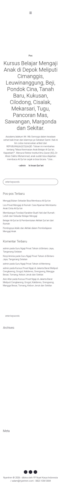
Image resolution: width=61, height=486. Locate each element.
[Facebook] (25, 472)
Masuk (6, 440)
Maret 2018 (8, 421)
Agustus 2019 (9, 385)
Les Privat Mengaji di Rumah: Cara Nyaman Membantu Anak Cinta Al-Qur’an (29, 207)
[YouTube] (35, 472)
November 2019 (11, 372)
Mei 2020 (7, 350)
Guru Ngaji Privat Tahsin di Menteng (32, 263)
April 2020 (8, 354)
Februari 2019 (9, 394)
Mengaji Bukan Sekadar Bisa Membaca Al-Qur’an (27, 200)
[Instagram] (30, 472)
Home (9, 43)
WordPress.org (10, 453)
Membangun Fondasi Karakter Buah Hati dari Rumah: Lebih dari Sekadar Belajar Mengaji (29, 214)
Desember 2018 (11, 403)
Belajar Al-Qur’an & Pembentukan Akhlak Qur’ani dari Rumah (28, 222)
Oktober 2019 (9, 376)
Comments (11, 449)
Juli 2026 (7, 341)
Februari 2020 (9, 359)
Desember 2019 (11, 368)
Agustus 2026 (9, 337)
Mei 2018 (7, 416)
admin (22, 165)
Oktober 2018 (9, 407)
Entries (9, 444)
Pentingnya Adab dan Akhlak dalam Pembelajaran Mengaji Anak (27, 230)
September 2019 (11, 381)
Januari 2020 (9, 363)
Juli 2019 (7, 390)
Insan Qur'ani (37, 165)
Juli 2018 (7, 412)
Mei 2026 (7, 345)
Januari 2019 (9, 398)
